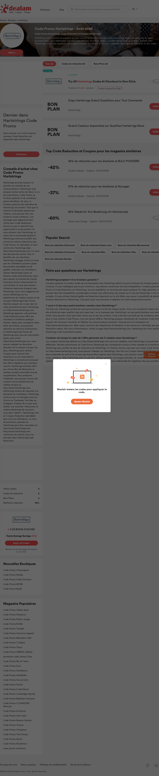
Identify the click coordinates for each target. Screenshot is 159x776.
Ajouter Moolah (82, 401)
